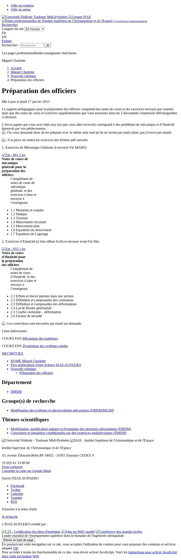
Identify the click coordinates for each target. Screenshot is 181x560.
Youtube (16, 498)
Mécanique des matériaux (40, 338)
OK (15, 548)
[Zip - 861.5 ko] (13, 155)
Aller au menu (20, 9)
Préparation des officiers (36, 373)
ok (47, 45)
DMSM (16, 391)
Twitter (16, 490)
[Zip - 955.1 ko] (13, 249)
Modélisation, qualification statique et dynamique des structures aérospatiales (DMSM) (71, 429)
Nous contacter (12, 467)
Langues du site (13, 29)
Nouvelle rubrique (23, 369)
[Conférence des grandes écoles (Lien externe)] (119, 532)
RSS (14, 502)
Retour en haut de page (18, 540)
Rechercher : (10, 45)
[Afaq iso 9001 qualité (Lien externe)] (78, 532)
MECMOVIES (12, 353)
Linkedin (17, 494)
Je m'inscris (10, 517)
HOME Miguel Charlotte (28, 361)
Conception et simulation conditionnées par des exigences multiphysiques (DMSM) (68, 433)
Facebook (17, 486)
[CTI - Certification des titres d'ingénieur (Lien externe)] (31, 532)
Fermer (7, 41)
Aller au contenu (22, 5)
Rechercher (10, 25)
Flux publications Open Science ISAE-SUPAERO (46, 365)
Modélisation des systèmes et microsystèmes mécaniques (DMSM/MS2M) (62, 410)
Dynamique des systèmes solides (45, 346)
